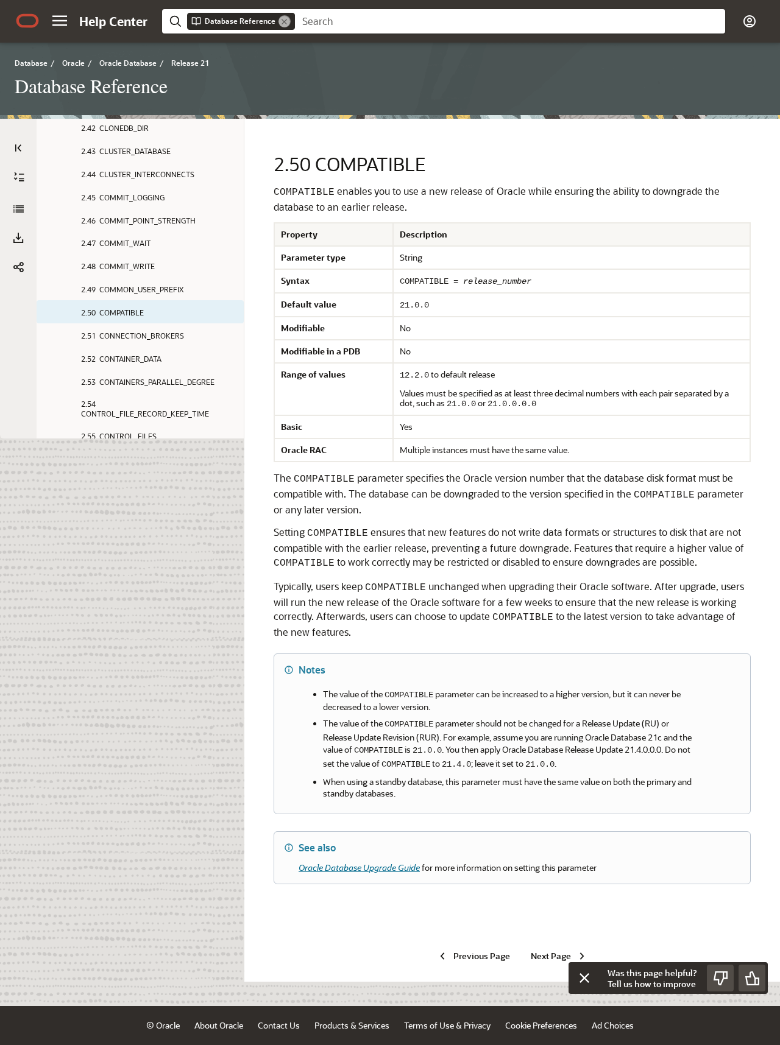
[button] (59, 20)
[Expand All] (18, 177)
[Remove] (284, 21)
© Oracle (163, 1025)
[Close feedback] (584, 978)
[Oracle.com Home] (27, 20)
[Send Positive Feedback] (752, 978)
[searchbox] (510, 21)
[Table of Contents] (18, 148)
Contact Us (279, 1025)
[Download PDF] (18, 238)
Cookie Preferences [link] (541, 1025)
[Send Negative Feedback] (720, 978)
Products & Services (351, 1025)
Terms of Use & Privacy (447, 1025)
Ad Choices (613, 1025)
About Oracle (218, 1025)
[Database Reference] (18, 209)
